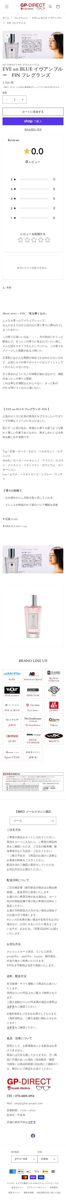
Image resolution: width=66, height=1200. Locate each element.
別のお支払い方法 (33, 129)
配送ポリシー (14, 1192)
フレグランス (21, 18)
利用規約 (54, 1187)
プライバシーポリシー (37, 1187)
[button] (6, 6)
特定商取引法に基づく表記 (49, 1192)
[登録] (52, 821)
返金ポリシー (17, 1187)
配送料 (27, 87)
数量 (5, 92)
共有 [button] (8, 287)
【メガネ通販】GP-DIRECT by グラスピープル (37, 1183)
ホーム (6, 18)
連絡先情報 (29, 1192)
